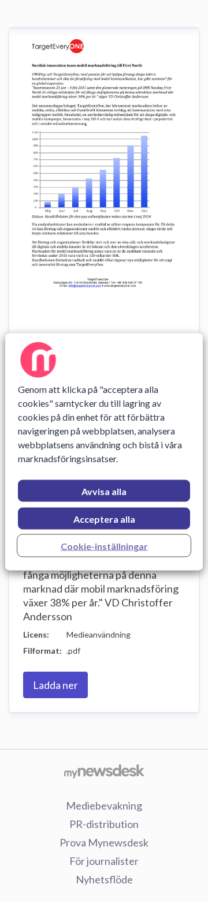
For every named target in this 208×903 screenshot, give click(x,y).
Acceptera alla (104, 518)
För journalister (104, 861)
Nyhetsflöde (104, 879)
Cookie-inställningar (104, 545)
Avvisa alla (104, 490)
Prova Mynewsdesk (104, 842)
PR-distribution (104, 824)
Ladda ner (55, 685)
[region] (104, 451)
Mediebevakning (104, 805)
